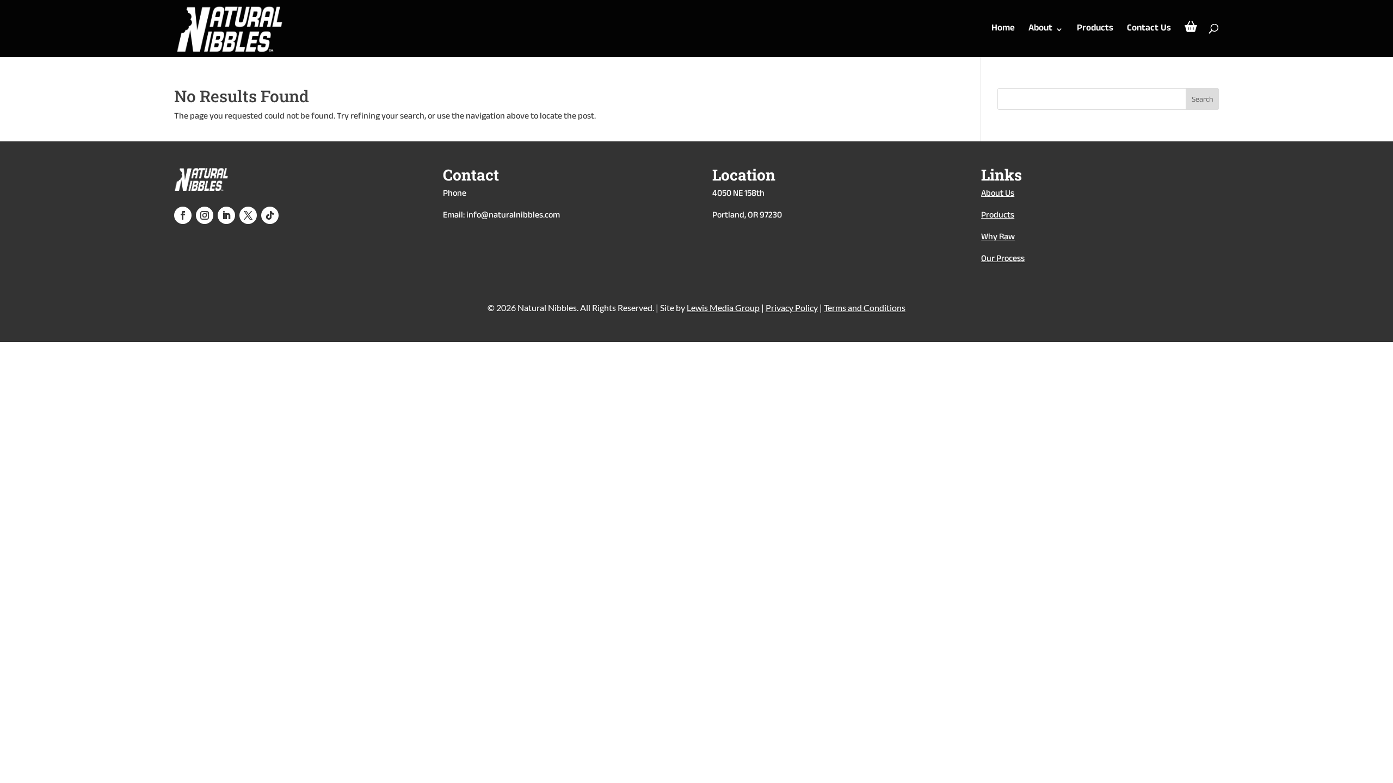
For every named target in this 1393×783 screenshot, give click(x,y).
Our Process (1003, 259)
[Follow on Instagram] (204, 215)
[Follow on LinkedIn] (226, 215)
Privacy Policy (792, 307)
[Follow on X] (248, 215)
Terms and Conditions (864, 307)
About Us (997, 194)
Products (1095, 31)
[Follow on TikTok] (270, 215)
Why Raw (998, 238)
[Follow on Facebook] (183, 215)
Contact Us (1149, 31)
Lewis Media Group (723, 307)
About (1040, 31)
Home (1003, 31)
